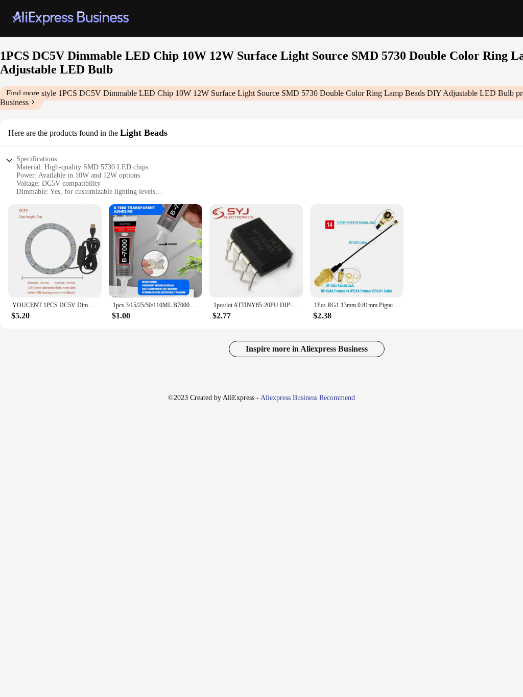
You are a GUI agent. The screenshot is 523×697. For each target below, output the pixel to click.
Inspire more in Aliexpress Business (307, 348)
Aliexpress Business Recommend (307, 398)
